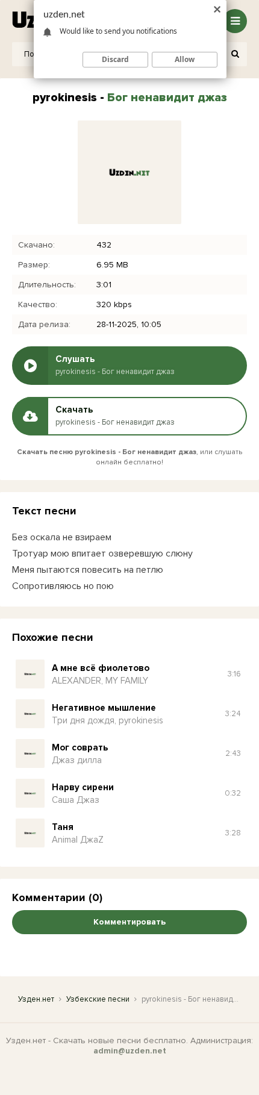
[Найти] (235, 54)
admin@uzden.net (129, 1051)
